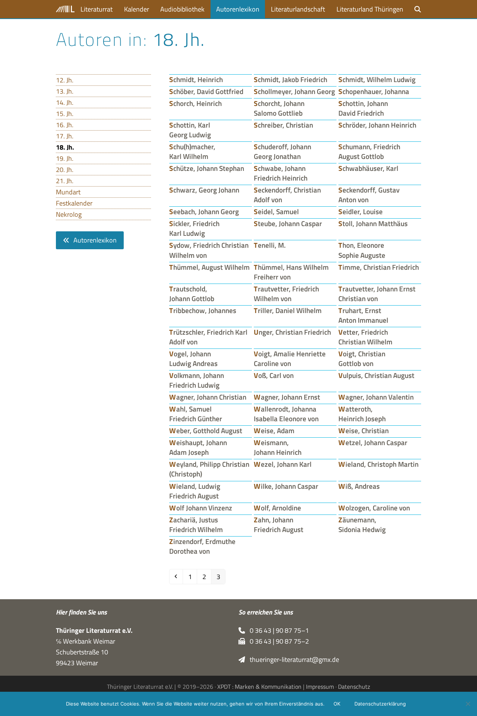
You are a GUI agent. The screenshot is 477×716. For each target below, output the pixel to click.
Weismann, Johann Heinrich (277, 447)
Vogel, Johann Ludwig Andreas (193, 358)
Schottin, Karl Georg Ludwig (190, 130)
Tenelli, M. (270, 245)
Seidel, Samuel (276, 211)
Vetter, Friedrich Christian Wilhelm (365, 337)
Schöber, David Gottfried (206, 91)
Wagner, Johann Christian (207, 397)
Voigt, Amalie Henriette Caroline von (290, 358)
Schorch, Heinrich (195, 103)
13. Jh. (64, 91)
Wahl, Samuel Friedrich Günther (195, 414)
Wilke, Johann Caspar (286, 486)
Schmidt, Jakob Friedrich (290, 79)
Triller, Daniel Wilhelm (288, 310)
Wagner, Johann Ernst (287, 397)
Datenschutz (354, 686)
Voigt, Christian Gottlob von (361, 358)
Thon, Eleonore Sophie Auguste (361, 250)
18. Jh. (65, 147)
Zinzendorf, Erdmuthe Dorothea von (202, 546)
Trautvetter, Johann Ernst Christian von (377, 294)
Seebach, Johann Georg (204, 211)
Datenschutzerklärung (380, 704)
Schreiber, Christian (283, 125)
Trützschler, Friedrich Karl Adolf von (208, 337)
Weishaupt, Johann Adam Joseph (198, 447)
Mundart (68, 192)
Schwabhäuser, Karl (368, 168)
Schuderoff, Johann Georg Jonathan (282, 151)
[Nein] (467, 703)
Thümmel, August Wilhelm (209, 267)
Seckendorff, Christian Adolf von (287, 195)
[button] (418, 9)
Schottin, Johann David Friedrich (363, 108)
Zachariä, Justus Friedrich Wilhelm (196, 525)
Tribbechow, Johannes (202, 310)
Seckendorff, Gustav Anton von (368, 195)
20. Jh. (64, 170)
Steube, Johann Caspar (288, 223)
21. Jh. (64, 181)
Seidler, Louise (360, 211)
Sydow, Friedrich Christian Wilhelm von (209, 250)
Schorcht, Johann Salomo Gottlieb (279, 108)
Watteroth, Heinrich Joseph (362, 414)
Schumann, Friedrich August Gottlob (369, 151)
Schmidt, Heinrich (196, 79)
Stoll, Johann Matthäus (373, 223)
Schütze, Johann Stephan (206, 168)
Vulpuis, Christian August (376, 375)
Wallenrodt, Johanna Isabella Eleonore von (286, 414)
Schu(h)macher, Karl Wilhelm (192, 151)
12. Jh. (64, 80)
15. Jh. (64, 114)
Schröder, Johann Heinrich (377, 125)
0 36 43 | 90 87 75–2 (277, 641)
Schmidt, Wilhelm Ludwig (377, 79)
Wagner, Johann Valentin (376, 397)
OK (337, 704)
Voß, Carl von (274, 375)
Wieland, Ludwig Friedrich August (194, 491)
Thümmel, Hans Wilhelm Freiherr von (291, 272)
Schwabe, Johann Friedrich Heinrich (280, 173)
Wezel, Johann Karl (283, 464)
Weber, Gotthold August (205, 430)
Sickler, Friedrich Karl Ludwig (194, 228)
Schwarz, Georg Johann (204, 190)
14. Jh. (64, 102)
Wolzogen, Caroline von (374, 508)
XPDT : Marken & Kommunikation (259, 686)
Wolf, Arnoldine (277, 508)
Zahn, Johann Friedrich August (278, 525)
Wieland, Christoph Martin (378, 464)
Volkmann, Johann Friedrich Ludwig (196, 380)
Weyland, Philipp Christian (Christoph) (209, 469)
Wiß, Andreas (359, 486)
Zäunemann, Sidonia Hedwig (362, 525)
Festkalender (74, 203)
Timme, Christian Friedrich (378, 267)
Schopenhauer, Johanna (373, 91)
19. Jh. (64, 158)
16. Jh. (64, 125)
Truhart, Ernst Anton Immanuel (363, 315)
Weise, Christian (363, 430)
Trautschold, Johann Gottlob (191, 294)
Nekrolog (69, 214)
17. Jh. (64, 136)
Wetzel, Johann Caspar (372, 442)
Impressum (320, 686)
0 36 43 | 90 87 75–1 (277, 630)
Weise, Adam (274, 430)
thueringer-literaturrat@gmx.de (292, 659)
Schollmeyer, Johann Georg (294, 91)
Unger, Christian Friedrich (292, 332)
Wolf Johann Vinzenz (200, 508)
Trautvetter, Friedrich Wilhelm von (286, 294)
